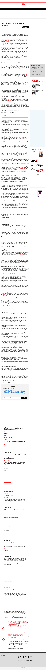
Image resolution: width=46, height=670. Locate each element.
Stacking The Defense (17, 621)
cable (22, 337)
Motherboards (21, 634)
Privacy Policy (22, 660)
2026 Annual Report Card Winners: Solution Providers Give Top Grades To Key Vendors (17, 646)
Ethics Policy (29, 654)
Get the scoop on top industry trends (33, 165)
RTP (4, 294)
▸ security (8, 17)
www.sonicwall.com (8, 581)
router (11, 297)
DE (26, 4)
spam (23, 262)
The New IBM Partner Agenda (33, 151)
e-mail (26, 74)
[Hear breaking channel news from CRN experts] (39, 170)
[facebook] (18, 657)
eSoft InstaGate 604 (24, 622)
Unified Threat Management (12, 624)
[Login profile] (44, 6)
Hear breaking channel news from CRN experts (33, 169)
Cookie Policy (27, 660)
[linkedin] (21, 657)
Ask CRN (24, 397)
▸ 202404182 (11, 17)
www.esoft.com (7, 482)
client (8, 39)
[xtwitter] (23, 657)
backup (16, 174)
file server (6, 497)
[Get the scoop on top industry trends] (39, 166)
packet (2, 333)
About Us (19, 654)
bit (14, 333)
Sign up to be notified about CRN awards (37, 81)
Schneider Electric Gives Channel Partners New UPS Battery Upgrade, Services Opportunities (17, 644)
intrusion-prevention (23, 625)
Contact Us (24, 654)
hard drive (6, 493)
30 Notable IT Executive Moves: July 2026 (15, 648)
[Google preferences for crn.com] (25, 27)
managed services (20, 627)
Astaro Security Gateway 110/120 (13, 623)
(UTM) (20, 624)
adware (15, 214)
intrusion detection (12, 107)
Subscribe (15, 654)
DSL (25, 337)
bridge (5, 439)
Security (21, 635)
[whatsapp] (31, 657)
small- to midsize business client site (14, 626)
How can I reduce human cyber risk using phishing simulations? (15, 393)
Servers (9, 635)
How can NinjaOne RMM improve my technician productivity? (14, 391)
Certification (7, 460)
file (16, 172)
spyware (2, 257)
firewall (19, 104)
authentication (22, 168)
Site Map (31, 660)
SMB (12, 71)
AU (19, 4)
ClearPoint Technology (12, 627)
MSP (26, 627)
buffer (11, 321)
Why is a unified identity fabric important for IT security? (13, 392)
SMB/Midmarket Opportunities (20, 633)
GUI (24, 166)
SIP (26, 293)
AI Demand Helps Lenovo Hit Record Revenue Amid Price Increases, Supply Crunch (18, 642)
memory (16, 321)
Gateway (9, 100)
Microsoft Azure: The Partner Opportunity (37, 74)
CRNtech (9, 622)
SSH (22, 138)
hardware (24, 621)
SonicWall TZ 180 (16, 622)
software (7, 40)
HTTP (9, 198)
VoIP (5, 373)
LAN (4, 548)
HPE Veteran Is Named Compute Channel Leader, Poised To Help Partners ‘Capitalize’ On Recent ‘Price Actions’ (18, 639)
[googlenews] (28, 657)
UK (28, 4)
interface (24, 138)
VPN (4, 444)
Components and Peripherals (13, 634)
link (4, 431)
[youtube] (26, 657)
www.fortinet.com (8, 534)
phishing (18, 347)
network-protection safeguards (13, 625)
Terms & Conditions (16, 660)
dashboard (6, 141)
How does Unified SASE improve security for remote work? (14, 390)
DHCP (5, 435)
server (16, 351)
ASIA (16, 4)
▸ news (4, 17)
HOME (2, 17)
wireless (17, 316)
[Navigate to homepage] (23, 5)
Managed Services (16, 635)
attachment (21, 254)
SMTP (24, 271)
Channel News (10, 633)
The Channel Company (37, 654)
